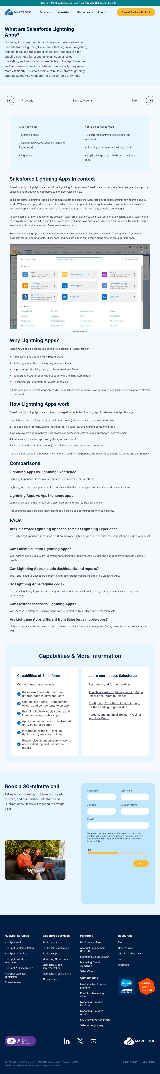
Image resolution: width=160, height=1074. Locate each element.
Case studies (125, 948)
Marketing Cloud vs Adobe (91, 1012)
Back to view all (82, 100)
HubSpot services (90, 942)
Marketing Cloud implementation (52, 966)
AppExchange (95, 155)
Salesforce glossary (91, 1025)
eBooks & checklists (129, 953)
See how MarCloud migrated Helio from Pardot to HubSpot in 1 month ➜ (80, 3)
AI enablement (13, 982)
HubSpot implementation (19, 948)
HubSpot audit (13, 942)
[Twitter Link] (80, 1041)
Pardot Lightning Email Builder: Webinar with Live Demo (115, 716)
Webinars (123, 964)
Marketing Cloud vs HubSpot (91, 1003)
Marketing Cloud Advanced (90, 964)
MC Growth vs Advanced (95, 1019)
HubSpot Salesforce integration (16, 960)
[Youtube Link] (93, 1041)
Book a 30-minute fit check (136, 12)
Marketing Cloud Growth (94, 956)
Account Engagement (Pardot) (92, 949)
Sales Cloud (87, 971)
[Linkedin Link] (67, 1041)
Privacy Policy (130, 1061)
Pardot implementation (55, 948)
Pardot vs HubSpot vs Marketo (93, 986)
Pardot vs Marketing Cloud (92, 995)
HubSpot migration (16, 953)
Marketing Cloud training (57, 973)
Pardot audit (49, 942)
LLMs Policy (149, 1061)
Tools (121, 959)
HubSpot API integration (19, 968)
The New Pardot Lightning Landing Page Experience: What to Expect (116, 694)
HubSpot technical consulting (15, 975)
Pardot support (51, 953)
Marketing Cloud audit (55, 959)
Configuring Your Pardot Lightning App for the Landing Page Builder (114, 705)
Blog (120, 942)
